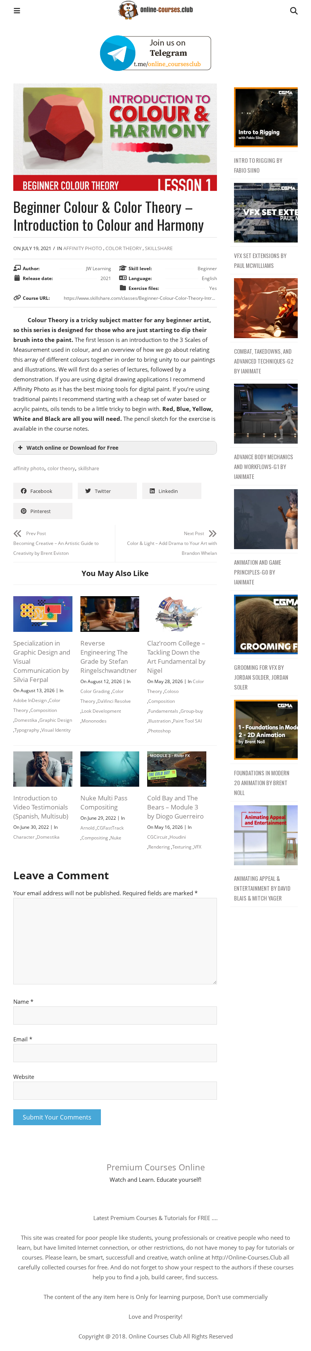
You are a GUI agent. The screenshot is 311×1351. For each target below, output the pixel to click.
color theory (61, 468)
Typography (26, 730)
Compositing (95, 838)
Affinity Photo (82, 248)
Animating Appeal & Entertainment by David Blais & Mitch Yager (262, 888)
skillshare (88, 468)
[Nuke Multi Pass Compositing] (110, 756)
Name (23, 1001)
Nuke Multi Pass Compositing (103, 802)
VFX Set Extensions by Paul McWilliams (260, 260)
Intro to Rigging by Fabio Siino (258, 165)
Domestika (25, 720)
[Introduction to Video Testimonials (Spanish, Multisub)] (42, 756)
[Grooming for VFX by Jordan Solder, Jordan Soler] (264, 625)
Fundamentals (163, 711)
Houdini (178, 837)
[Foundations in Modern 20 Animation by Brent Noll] (264, 730)
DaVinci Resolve (114, 701)
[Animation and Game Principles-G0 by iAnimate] (264, 519)
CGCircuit (157, 837)
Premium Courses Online (156, 1167)
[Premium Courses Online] (155, 7)
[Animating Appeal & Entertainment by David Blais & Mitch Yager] (264, 835)
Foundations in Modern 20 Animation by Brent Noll (261, 782)
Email (22, 1039)
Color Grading (95, 691)
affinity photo (28, 468)
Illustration (159, 721)
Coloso (171, 691)
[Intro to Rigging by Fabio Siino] (264, 117)
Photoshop (159, 730)
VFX (197, 847)
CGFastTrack (110, 828)
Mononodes (94, 721)
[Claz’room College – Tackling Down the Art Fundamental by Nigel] (176, 601)
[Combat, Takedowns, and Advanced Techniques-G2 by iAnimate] (264, 308)
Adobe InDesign (30, 700)
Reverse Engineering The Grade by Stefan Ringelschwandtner (108, 657)
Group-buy (192, 711)
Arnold (87, 828)
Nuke (115, 838)
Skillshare (159, 248)
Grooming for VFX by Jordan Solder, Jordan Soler (261, 677)
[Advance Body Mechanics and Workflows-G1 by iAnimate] (264, 414)
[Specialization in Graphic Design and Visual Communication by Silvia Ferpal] (42, 601)
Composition (43, 710)
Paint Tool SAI (187, 721)
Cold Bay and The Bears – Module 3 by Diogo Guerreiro (175, 807)
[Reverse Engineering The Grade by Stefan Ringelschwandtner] (110, 601)
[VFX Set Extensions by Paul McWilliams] (264, 213)
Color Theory (123, 248)
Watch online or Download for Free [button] (72, 447)
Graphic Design (55, 720)
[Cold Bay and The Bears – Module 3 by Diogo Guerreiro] (176, 756)
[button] (16, 11)
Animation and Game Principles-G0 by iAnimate (257, 572)
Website (23, 1076)
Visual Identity (56, 730)
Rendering (159, 847)
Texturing (182, 847)
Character (24, 837)
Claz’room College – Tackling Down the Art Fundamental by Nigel (176, 657)
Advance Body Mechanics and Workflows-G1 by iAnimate (263, 466)
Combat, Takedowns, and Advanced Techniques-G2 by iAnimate (264, 361)
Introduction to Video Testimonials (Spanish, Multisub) (40, 807)
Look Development (101, 711)
